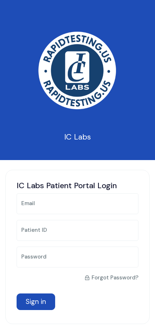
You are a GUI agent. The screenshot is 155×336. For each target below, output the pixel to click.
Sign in (36, 301)
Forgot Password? (115, 277)
